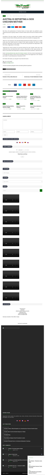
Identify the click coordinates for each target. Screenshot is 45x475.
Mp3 (29, 459)
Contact (7, 473)
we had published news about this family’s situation (16, 53)
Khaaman (22, 309)
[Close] (44, 457)
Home (4, 473)
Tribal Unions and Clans (22, 154)
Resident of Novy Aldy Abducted (10, 76)
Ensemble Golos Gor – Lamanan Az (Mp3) (16, 465)
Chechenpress (22, 308)
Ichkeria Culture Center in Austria (22, 311)
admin (5, 24)
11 (41, 448)
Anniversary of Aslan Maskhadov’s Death (33, 76)
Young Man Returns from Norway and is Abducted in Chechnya (35, 97)
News (4, 15)
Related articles (6, 91)
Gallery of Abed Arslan (12, 454)
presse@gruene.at (10, 62)
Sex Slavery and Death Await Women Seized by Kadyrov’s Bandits (21, 460)
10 (41, 454)
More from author (13, 91)
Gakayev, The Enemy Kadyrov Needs (15, 448)
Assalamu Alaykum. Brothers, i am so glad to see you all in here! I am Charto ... (22, 151)
